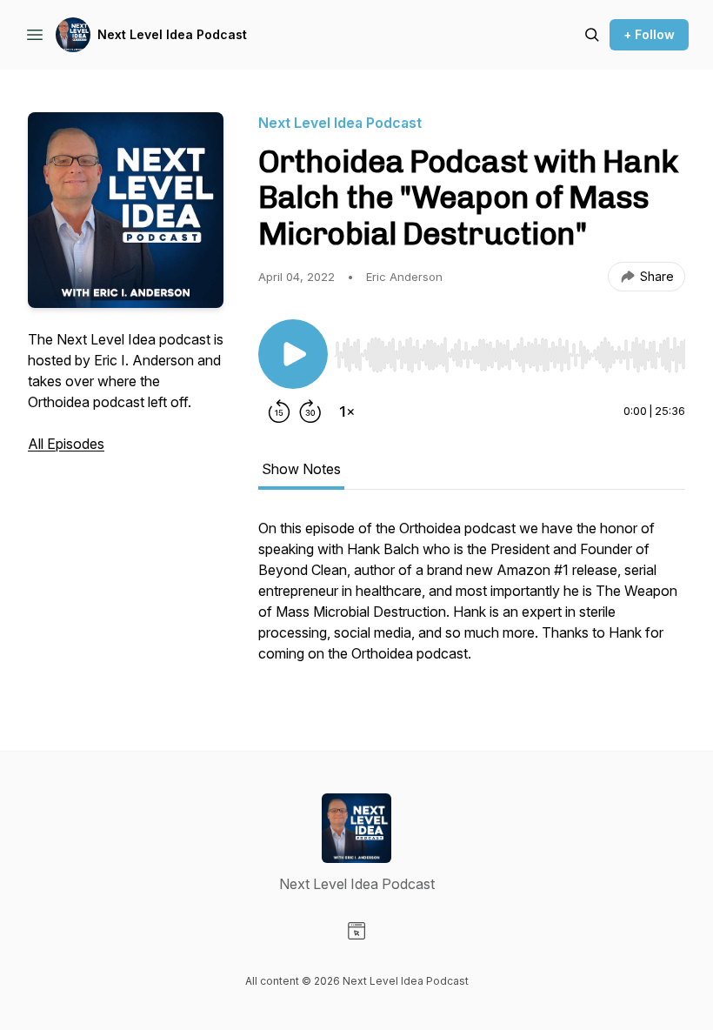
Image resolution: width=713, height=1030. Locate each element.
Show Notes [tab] (301, 469)
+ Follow (649, 34)
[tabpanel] (471, 599)
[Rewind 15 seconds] (279, 411)
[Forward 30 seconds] (310, 411)
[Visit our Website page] (356, 931)
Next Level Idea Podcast (172, 34)
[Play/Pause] (293, 354)
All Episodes (66, 443)
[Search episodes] (592, 34)
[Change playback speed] (347, 411)
